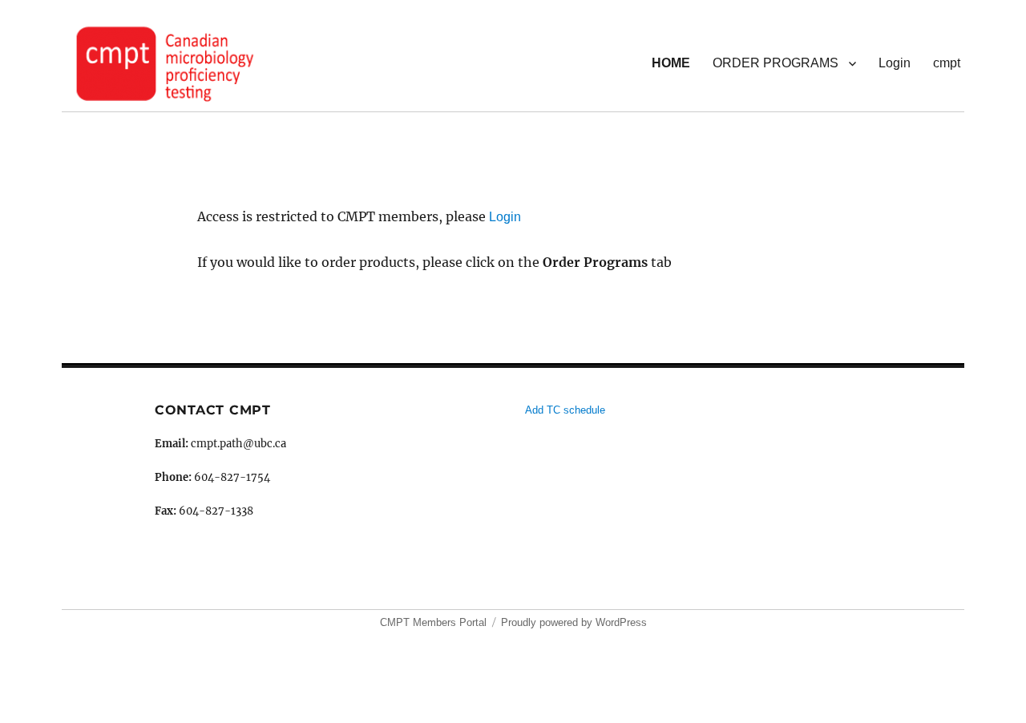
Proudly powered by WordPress (574, 622)
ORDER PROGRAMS (775, 63)
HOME (671, 63)
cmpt (946, 63)
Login (895, 63)
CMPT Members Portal (433, 622)
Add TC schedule (565, 410)
